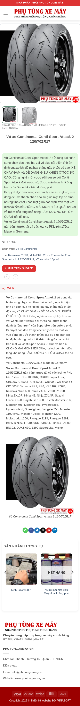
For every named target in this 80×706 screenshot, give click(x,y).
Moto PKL (35, 255)
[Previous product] (15, 276)
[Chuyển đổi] (3, 288)
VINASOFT (64, 700)
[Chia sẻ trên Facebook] (31, 530)
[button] (5, 13)
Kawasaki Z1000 (18, 255)
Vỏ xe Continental (26, 248)
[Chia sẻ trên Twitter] (37, 530)
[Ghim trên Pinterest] (48, 530)
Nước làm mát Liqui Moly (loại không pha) (56, 591)
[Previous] (6, 63)
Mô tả (11, 288)
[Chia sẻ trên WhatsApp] (25, 530)
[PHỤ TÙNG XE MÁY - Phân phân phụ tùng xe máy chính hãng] (40, 13)
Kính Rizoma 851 (21, 590)
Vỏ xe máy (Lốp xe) (45, 125)
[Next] (73, 63)
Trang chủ (9, 125)
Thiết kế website (41, 700)
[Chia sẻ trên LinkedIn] (54, 530)
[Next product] (6, 276)
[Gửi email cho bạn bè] (43, 530)
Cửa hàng (25, 125)
